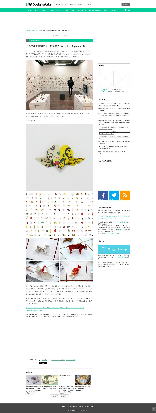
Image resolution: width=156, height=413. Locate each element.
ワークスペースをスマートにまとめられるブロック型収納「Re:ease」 (114, 142)
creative (56, 360)
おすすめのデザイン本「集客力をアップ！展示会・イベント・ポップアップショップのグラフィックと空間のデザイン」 (114, 115)
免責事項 (77, 406)
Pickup (113, 10)
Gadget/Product (69, 10)
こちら (52, 316)
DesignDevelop (122, 257)
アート (63, 360)
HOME (63, 406)
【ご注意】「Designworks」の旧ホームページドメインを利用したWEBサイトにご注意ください (114, 104)
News (37, 10)
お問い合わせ (123, 222)
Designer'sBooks (95, 10)
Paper (60, 360)
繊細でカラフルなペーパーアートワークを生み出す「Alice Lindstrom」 (114, 109)
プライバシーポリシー (112, 233)
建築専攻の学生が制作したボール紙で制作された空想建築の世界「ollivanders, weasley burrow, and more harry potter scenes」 (114, 122)
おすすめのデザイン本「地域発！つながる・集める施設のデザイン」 (114, 137)
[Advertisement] (78, 20)
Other (106, 10)
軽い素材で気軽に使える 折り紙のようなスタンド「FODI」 (112, 152)
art (53, 360)
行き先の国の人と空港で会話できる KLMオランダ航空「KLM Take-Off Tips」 (113, 147)
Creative (45, 10)
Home (30, 10)
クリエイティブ (70, 360)
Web (52, 10)
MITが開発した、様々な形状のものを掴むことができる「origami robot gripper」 (113, 128)
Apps (58, 10)
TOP (27, 30)
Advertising (82, 10)
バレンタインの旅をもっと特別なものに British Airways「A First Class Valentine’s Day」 (114, 132)
